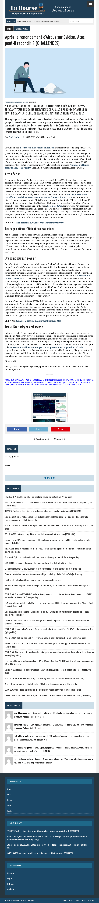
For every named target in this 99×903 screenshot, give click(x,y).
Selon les (54, 205)
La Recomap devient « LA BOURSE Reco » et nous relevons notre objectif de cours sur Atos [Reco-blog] (43, 568)
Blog (9, 794)
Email (7, 465)
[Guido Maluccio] (9, 763)
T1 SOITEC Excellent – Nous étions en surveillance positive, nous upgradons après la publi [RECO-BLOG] (43, 511)
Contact (10, 811)
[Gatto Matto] (9, 740)
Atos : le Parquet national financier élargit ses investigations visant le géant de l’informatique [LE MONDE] (44, 678)
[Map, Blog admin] (9, 717)
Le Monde (10, 884)
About (9, 805)
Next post (58, 439)
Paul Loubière (16, 137)
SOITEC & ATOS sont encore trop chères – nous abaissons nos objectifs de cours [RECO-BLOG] (40, 534)
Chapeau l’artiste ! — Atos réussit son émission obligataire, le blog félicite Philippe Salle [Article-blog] (43, 574)
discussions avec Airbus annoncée (36, 147)
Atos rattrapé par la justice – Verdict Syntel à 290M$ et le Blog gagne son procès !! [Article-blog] (41, 684)
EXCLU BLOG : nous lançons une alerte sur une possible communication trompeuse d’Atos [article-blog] (43, 689)
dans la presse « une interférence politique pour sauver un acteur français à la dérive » (46, 196)
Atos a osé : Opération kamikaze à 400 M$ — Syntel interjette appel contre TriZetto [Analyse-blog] (42, 557)
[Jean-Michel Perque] (9, 752)
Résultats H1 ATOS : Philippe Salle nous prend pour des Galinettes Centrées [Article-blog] (38, 496)
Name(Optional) (12, 456)
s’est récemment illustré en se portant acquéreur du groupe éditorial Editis (46, 347)
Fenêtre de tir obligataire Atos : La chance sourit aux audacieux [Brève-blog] (33, 580)
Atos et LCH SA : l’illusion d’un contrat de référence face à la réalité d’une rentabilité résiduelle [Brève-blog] (45, 637)
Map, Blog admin (21, 102)
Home (9, 789)
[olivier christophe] (9, 729)
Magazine (10, 873)
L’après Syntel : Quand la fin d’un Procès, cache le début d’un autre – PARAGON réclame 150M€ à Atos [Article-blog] (48, 695)
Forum (9, 800)
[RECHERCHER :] (81, 20)
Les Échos (10, 889)
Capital (9, 878)
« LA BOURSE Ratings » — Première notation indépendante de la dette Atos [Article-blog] (38, 563)
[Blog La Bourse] (44, 9)
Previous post (42, 439)
